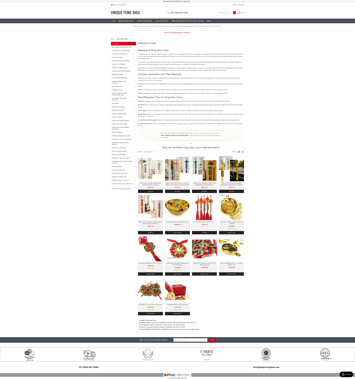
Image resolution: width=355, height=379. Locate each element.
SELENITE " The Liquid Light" (120, 158)
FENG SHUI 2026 (117, 86)
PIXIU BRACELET (117, 166)
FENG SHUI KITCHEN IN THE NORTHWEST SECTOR (187, 21)
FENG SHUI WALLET (118, 110)
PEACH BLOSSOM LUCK (119, 151)
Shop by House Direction (120, 173)
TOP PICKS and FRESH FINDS (121, 50)
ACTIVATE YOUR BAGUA (119, 54)
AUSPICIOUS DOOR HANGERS (121, 71)
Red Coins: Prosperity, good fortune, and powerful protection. (150, 222)
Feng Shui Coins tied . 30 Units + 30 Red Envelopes (204, 264)
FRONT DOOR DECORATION (120, 61)
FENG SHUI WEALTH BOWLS (121, 120)
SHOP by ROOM (117, 57)
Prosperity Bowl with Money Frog (177, 222)
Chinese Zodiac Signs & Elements (122, 184)
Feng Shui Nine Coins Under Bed (177, 304)
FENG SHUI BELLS (117, 132)
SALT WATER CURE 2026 (119, 78)
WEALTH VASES (117, 117)
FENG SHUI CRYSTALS (119, 148)
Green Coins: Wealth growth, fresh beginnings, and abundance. (204, 184)
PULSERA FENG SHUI (118, 170)
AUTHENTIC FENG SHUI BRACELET (119, 99)
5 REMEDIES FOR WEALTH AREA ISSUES (122, 162)
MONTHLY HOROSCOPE (144, 21)
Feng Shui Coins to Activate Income (150, 304)
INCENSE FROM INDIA (118, 154)
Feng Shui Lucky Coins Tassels (204, 222)
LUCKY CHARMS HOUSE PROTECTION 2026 (119, 94)
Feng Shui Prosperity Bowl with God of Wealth (231, 222)
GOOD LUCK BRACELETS (119, 67)
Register (241, 5)
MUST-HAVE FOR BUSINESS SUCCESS (120, 128)
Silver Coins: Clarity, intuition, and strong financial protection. (150, 184)
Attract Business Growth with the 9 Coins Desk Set (177, 264)
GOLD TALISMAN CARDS (119, 114)
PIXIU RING (115, 103)
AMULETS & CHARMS (119, 64)
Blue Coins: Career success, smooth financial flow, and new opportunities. (177, 184)
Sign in (235, 5)
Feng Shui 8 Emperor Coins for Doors (150, 263)
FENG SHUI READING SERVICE (121, 136)
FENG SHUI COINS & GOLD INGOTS (120, 143)
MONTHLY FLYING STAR (126, 21)
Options (150, 191)
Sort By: (140, 151)
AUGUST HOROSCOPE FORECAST (119, 82)
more (209, 21)
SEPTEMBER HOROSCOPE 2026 (122, 47)
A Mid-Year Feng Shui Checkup (121, 189)
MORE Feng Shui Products (120, 180)
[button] (29, 354)
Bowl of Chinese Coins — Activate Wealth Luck (231, 264)
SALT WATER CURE (162, 21)
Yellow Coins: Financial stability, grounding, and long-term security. (231, 184)
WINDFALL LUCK (117, 90)
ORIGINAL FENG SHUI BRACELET (122, 139)
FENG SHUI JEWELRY (118, 107)
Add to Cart (177, 232)
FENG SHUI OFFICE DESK (119, 124)
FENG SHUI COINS (117, 74)
